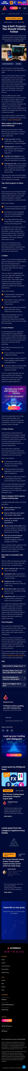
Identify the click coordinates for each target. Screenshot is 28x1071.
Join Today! (14, 755)
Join (14, 8)
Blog (3, 983)
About (3, 959)
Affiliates (4, 999)
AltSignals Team (8, 702)
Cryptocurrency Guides (14, 13)
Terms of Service (6, 966)
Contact (4, 963)
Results (3, 986)
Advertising (5, 1009)
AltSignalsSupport (7, 1026)
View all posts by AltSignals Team (14, 720)
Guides (3, 980)
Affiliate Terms (5, 972)
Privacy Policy (5, 969)
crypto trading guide (14, 120)
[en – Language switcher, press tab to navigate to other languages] (20, 8)
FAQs (3, 990)
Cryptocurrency (8, 64)
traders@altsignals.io (8, 1004)
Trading (18, 64)
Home (3, 13)
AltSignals (4, 1031)
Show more (8, 717)
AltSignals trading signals (15, 655)
